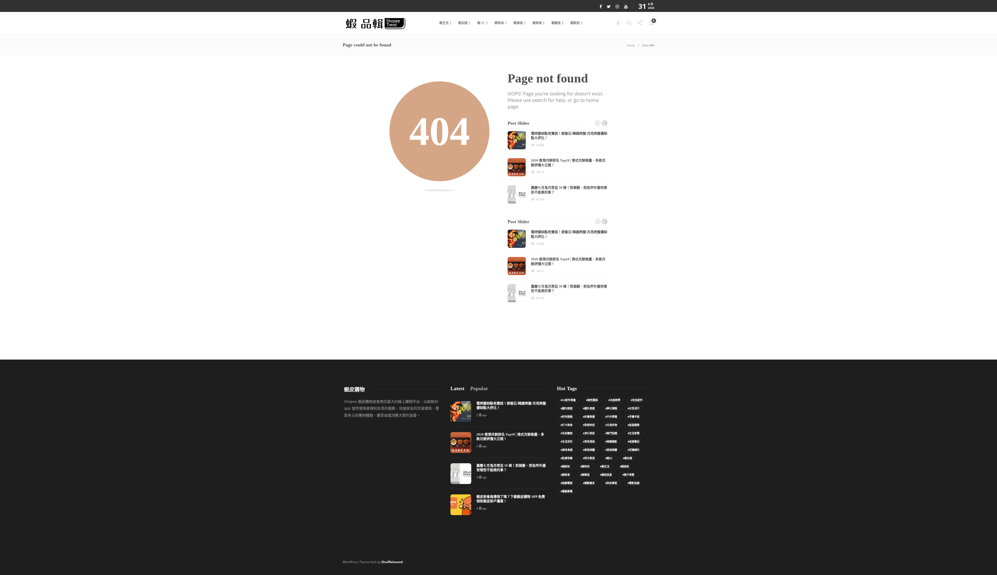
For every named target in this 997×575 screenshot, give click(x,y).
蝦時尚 (499, 23)
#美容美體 (589, 450)
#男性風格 (589, 441)
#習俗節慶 (611, 450)
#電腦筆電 (566, 491)
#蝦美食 (565, 474)
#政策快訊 (589, 425)
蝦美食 (537, 23)
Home (631, 45)
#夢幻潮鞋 (611, 408)
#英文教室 (589, 458)
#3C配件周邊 (568, 400)
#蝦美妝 (624, 466)
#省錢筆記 (633, 441)
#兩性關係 (592, 400)
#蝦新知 (565, 466)
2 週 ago (481, 415)
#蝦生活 (604, 466)
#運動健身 (589, 483)
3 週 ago (481, 446)
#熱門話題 (611, 433)
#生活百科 (566, 441)
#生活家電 (633, 433)
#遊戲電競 (566, 483)
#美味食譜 (566, 450)
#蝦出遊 (627, 458)
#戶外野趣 (611, 416)
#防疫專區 (611, 483)
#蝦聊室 (585, 474)
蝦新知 (575, 23)
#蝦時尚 (585, 466)
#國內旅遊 (566, 408)
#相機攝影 (611, 441)
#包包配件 (637, 400)
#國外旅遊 (589, 408)
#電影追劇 (633, 483)
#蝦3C (608, 458)
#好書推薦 (589, 416)
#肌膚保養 (566, 458)
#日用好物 (611, 425)
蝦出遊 (463, 23)
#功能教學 (614, 400)
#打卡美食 (566, 425)
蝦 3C (481, 23)
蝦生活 (444, 23)
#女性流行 (633, 408)
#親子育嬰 (628, 474)
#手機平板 (633, 416)
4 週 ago (481, 477)
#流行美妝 (589, 433)
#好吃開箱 (566, 416)
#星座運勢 (633, 425)
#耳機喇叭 (633, 450)
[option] (558, 167)
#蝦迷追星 (606, 474)
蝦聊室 (556, 23)
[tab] (457, 388)
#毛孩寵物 (566, 433)
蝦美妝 (518, 23)
